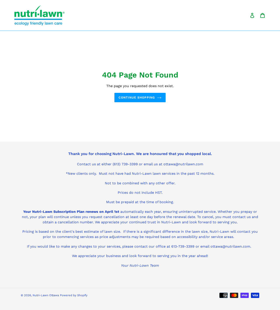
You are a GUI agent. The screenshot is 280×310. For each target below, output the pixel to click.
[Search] (246, 15)
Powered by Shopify (74, 295)
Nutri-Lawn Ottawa (46, 295)
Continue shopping (137, 97)
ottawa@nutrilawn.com (230, 246)
